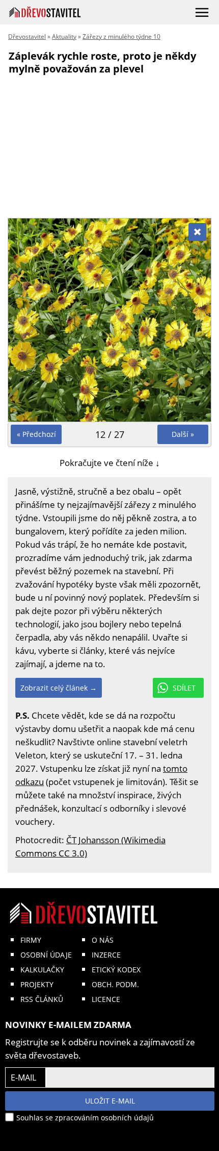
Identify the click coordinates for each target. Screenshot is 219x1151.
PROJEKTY (36, 984)
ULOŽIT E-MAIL (110, 1101)
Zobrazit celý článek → (58, 688)
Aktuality (64, 36)
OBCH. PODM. (115, 984)
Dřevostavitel (27, 36)
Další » (183, 434)
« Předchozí (36, 434)
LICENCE (106, 999)
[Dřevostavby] (45, 12)
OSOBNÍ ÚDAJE (46, 955)
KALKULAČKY (42, 969)
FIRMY (30, 940)
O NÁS (103, 940)
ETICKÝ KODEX (116, 969)
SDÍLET (184, 688)
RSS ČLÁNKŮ (41, 999)
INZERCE (106, 955)
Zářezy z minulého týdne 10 (121, 36)
